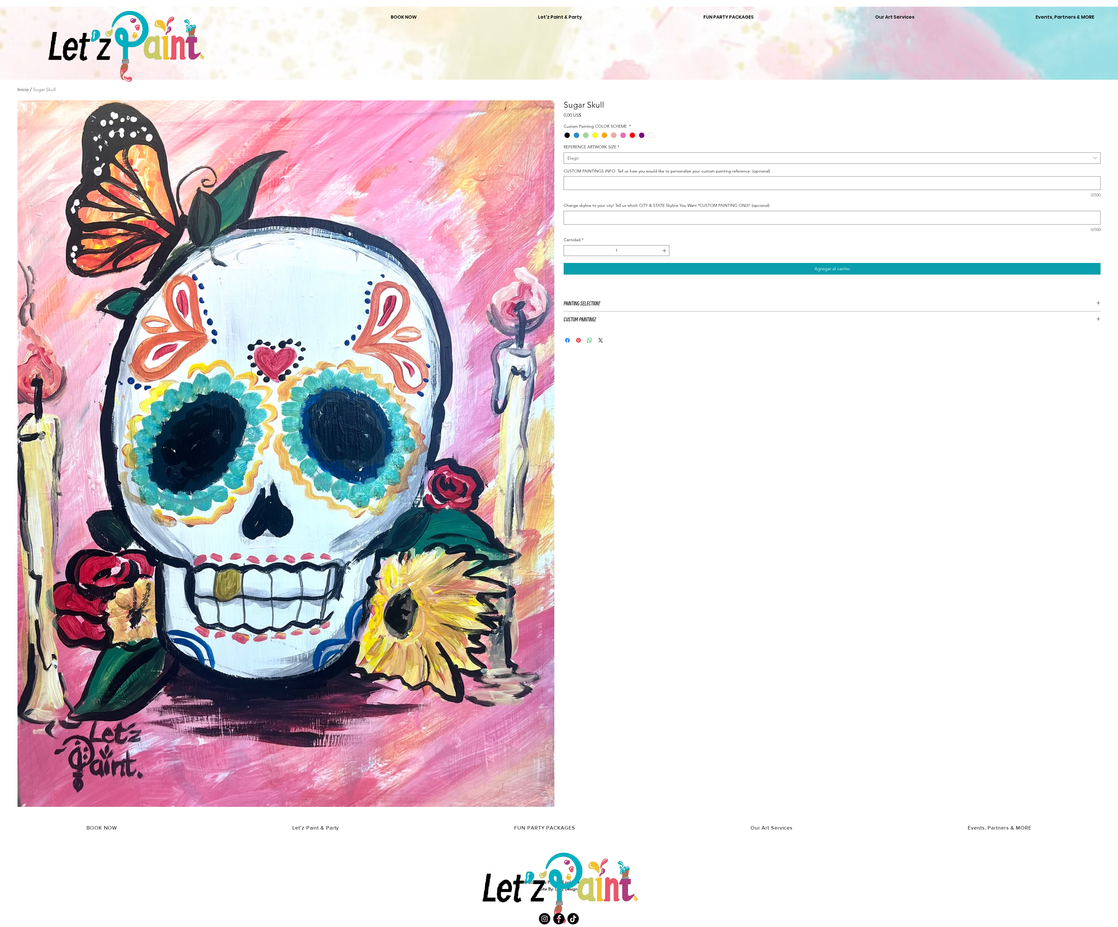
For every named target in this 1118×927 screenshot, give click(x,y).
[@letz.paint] (573, 918)
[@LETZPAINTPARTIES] (544, 918)
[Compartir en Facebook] (567, 340)
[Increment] (664, 250)
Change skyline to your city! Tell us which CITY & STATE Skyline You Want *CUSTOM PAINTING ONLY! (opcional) (666, 205)
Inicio (23, 89)
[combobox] (832, 158)
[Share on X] (600, 340)
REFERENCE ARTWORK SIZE (591, 147)
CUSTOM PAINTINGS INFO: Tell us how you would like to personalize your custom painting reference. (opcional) (667, 171)
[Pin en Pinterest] (578, 340)
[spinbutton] (616, 250)
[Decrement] (568, 250)
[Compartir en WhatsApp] (589, 340)
